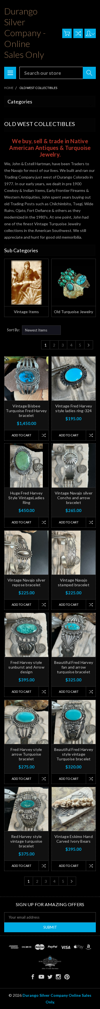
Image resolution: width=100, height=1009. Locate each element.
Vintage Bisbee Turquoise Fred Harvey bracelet (26, 411)
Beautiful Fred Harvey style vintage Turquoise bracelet (73, 754)
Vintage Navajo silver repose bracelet (26, 582)
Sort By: (13, 330)
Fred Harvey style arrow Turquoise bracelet (26, 754)
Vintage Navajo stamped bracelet (73, 582)
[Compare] (78, 33)
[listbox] (41, 330)
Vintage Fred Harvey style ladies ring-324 (73, 408)
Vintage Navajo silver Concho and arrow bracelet (73, 498)
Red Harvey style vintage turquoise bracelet (26, 841)
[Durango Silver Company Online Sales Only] (50, 962)
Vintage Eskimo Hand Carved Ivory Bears (73, 839)
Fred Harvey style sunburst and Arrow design (26, 667)
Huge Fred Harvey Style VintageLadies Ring (26, 498)
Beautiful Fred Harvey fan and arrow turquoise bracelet (73, 667)
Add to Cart (21, 435)
